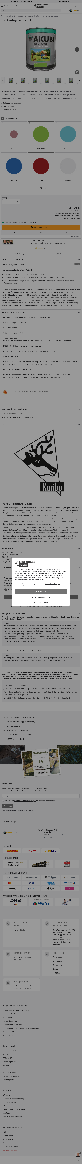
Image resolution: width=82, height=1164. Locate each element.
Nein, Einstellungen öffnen (41, 597)
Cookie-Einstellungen (52, 584)
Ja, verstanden (41, 592)
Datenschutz (37, 602)
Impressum (45, 602)
